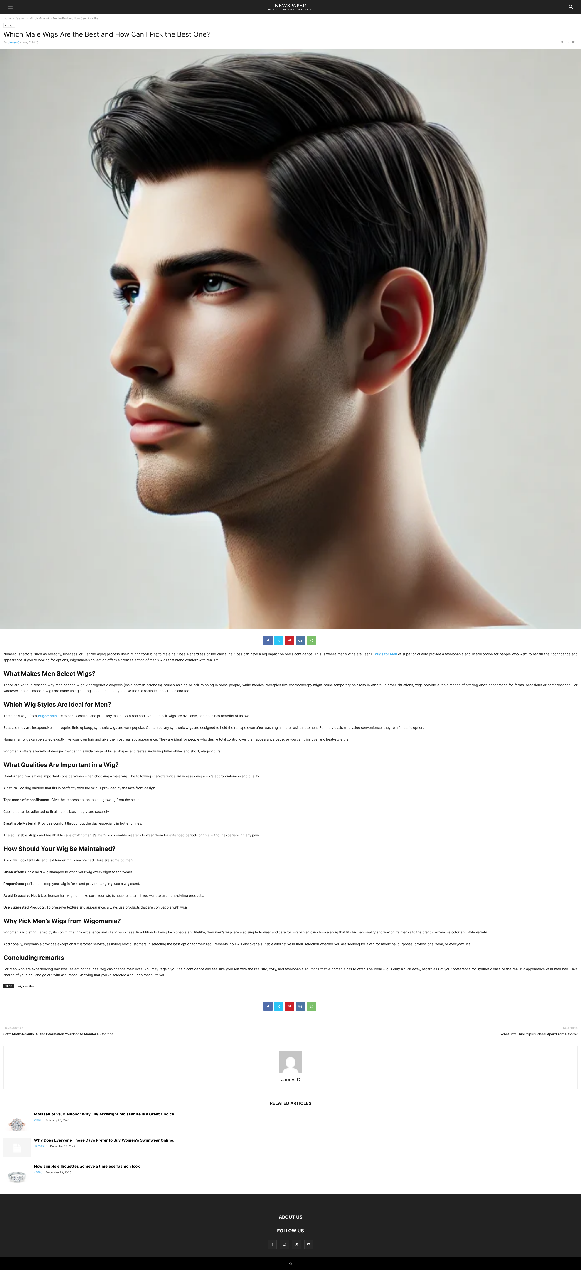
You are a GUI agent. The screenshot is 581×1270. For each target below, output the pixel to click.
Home (7, 18)
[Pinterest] (289, 640)
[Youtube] (308, 1244)
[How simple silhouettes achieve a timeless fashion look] (17, 1174)
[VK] (300, 640)
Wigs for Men (26, 986)
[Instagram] (284, 1244)
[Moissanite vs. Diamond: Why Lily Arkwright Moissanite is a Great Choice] (17, 1122)
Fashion (20, 18)
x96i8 (38, 1120)
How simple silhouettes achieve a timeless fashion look (87, 1166)
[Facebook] (268, 640)
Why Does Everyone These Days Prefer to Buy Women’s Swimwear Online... (105, 1140)
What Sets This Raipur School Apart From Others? (539, 1034)
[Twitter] (278, 640)
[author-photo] (290, 1073)
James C (14, 42)
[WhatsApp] (311, 640)
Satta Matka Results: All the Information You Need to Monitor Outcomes (58, 1034)
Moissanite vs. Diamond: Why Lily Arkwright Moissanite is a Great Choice (104, 1114)
